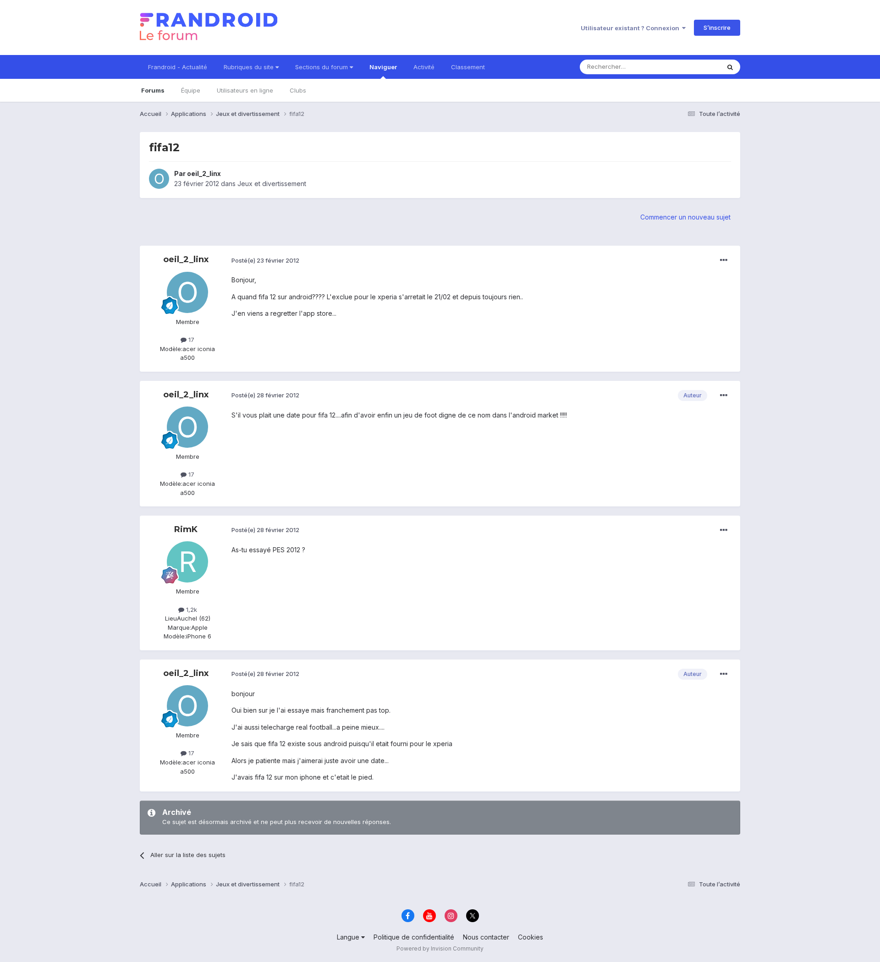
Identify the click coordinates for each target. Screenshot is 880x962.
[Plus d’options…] (724, 260)
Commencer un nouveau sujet (685, 217)
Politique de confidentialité (414, 937)
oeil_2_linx (204, 173)
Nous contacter (486, 937)
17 (190, 339)
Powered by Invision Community (440, 948)
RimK (186, 529)
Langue (349, 937)
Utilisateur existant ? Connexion (631, 28)
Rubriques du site (249, 67)
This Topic (693, 66)
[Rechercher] (730, 67)
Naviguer (383, 67)
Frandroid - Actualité (177, 67)
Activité (423, 67)
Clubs (298, 90)
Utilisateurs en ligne (245, 90)
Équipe (190, 90)
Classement (468, 67)
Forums (153, 90)
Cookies (530, 937)
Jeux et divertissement (271, 183)
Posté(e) (265, 260)
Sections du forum (322, 67)
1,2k (190, 609)
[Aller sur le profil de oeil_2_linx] (159, 179)
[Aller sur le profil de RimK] (187, 562)
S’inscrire (717, 27)
